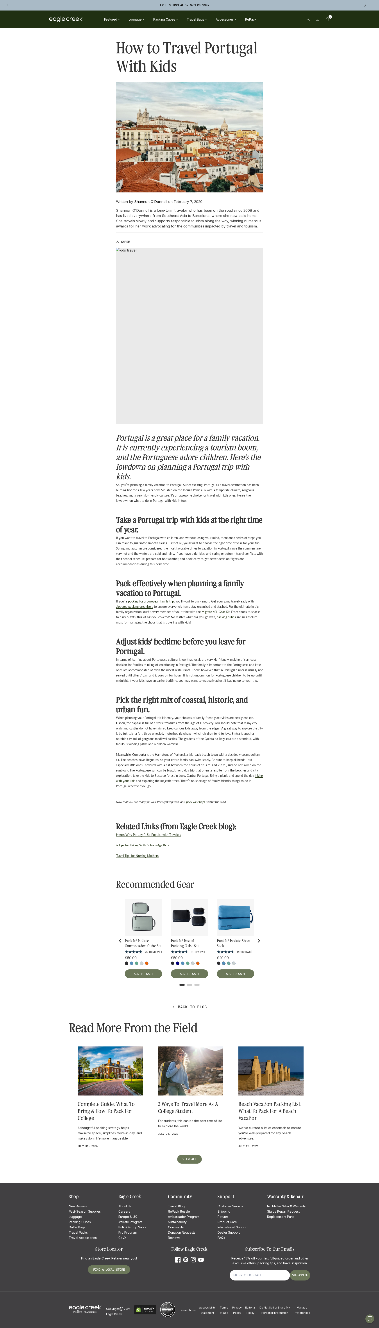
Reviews (174, 1238)
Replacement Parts (280, 1217)
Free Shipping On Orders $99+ (184, 5)
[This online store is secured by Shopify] (145, 1313)
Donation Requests (181, 1232)
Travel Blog (176, 1206)
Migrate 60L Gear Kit (216, 612)
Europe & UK (127, 1217)
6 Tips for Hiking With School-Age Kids (142, 845)
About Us (125, 1206)
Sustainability (177, 1222)
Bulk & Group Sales (132, 1227)
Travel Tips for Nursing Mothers (137, 856)
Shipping (224, 1211)
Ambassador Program (183, 1217)
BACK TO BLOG (192, 1006)
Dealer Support (229, 1232)
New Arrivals (78, 1206)
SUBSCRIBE (300, 1275)
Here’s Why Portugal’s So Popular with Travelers (148, 835)
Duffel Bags (77, 1227)
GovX (122, 1238)
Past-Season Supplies (85, 1211)
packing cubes (226, 617)
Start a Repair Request (283, 1211)
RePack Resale (179, 1211)
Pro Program (127, 1232)
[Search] (308, 19)
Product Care (227, 1222)
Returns (223, 1217)
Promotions (188, 1310)
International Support (233, 1227)
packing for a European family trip (151, 601)
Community (176, 1227)
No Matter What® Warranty (286, 1206)
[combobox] (278, 19)
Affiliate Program (130, 1222)
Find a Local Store (109, 1270)
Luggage (75, 1217)
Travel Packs (78, 1232)
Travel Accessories (83, 1238)
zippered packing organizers (134, 606)
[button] (327, 19)
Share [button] (125, 242)
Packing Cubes (80, 1222)
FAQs (221, 1238)
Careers (124, 1211)
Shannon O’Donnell (150, 201)
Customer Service (230, 1206)
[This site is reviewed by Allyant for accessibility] (167, 1316)
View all (189, 1159)
